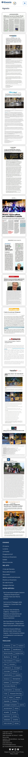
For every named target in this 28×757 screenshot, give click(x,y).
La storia (5, 549)
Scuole (14, 712)
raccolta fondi (8, 708)
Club (5, 664)
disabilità (18, 675)
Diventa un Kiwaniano (10, 557)
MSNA (11, 697)
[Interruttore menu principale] (25, 3)
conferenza (7, 668)
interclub (17, 690)
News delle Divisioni (9, 572)
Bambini (7, 649)
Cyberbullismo (8, 675)
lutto (5, 697)
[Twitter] (13, 749)
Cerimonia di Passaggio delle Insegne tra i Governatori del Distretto (12, 604)
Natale (18, 697)
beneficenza (17, 649)
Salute (16, 708)
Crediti (16, 753)
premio (22, 705)
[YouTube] (15, 749)
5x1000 (5, 559)
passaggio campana (10, 705)
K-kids (5, 693)
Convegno (17, 668)
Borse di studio (8, 653)
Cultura (15, 671)
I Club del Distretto (9, 569)
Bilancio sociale (8, 562)
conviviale (7, 671)
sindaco (15, 716)
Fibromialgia (15, 682)
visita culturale (8, 723)
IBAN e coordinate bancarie (11, 577)
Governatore (8, 690)
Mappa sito (7, 752)
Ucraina (15, 719)
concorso (12, 664)
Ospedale (6, 701)
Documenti (6, 574)
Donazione (16, 679)
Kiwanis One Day (16, 693)
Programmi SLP (8, 554)
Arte (14, 645)
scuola (6, 712)
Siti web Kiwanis (8, 582)
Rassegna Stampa (8, 585)
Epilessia (6, 682)
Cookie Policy (15, 752)
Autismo (21, 645)
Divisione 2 (7, 679)
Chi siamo (6, 546)
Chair (15, 657)
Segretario (7, 716)
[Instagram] (18, 749)
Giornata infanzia (9, 686)
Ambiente (7, 645)
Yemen (16, 723)
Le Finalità (6, 551)
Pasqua (14, 701)
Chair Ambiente (8, 661)
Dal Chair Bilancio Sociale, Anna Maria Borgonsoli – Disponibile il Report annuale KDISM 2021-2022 (13, 623)
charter (17, 661)
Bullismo (7, 657)
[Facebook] (10, 749)
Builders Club (19, 653)
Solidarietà (7, 719)
